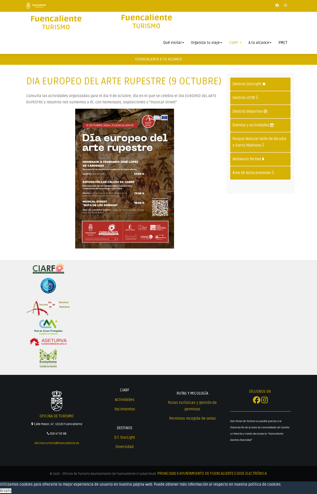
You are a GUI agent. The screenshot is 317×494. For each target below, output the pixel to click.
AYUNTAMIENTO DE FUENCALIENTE (206, 473)
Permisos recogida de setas (192, 418)
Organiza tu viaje (205, 42)
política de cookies (264, 484)
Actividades (124, 399)
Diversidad (125, 447)
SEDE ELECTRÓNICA (251, 473)
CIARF (234, 42)
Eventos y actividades (251, 125)
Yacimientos (124, 409)
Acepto (5, 490)
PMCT (282, 42)
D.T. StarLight (124, 437)
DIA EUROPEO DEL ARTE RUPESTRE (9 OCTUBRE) (123, 81)
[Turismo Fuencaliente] (55, 23)
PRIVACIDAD (166, 473)
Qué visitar (172, 42)
